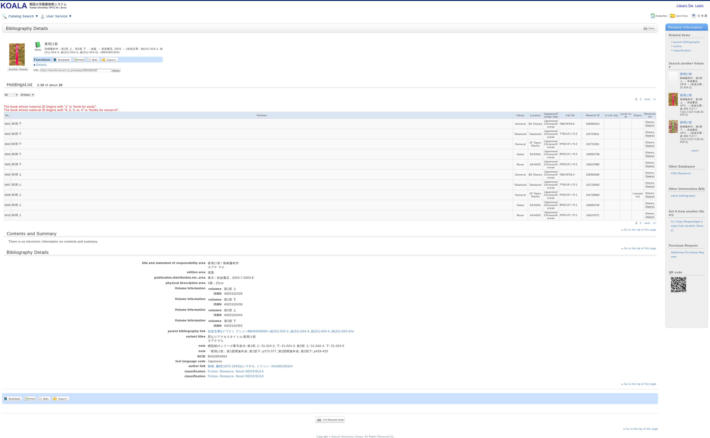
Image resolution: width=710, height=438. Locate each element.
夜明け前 (686, 74)
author (678, 46)
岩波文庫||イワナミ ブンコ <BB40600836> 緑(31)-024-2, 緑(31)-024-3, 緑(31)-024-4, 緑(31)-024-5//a (281, 331)
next (647, 99)
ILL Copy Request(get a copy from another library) (687, 225)
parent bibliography (687, 41)
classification (682, 50)
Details (41, 64)
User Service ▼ (58, 16)
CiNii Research (681, 173)
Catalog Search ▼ (23, 16)
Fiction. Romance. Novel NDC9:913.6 (236, 376)
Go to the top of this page (640, 229)
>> (654, 99)
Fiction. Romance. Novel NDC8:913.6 (236, 371)
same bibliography (683, 195)
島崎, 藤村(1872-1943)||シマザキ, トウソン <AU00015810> (250, 366)
